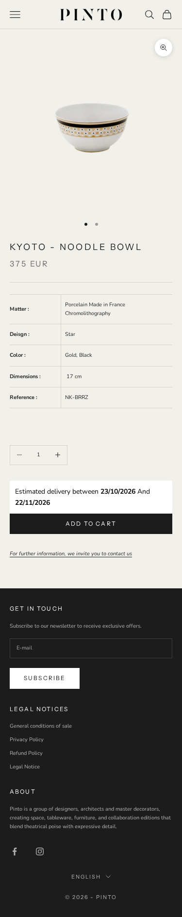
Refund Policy (26, 753)
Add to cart (91, 523)
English (86, 876)
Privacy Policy (27, 739)
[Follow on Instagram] (40, 851)
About (23, 791)
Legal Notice (25, 766)
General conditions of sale (41, 726)
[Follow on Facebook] (14, 851)
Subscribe (45, 678)
